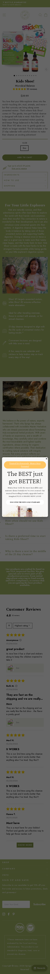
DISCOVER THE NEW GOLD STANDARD (25, 502)
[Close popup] (46, 458)
